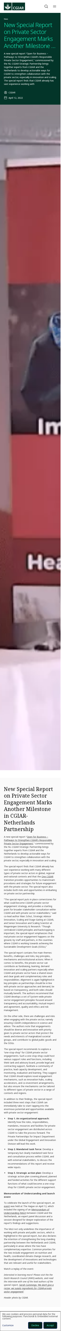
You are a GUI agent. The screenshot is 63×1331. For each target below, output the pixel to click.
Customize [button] (8, 1325)
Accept (50, 1325)
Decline (35, 1325)
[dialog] (30, 1321)
